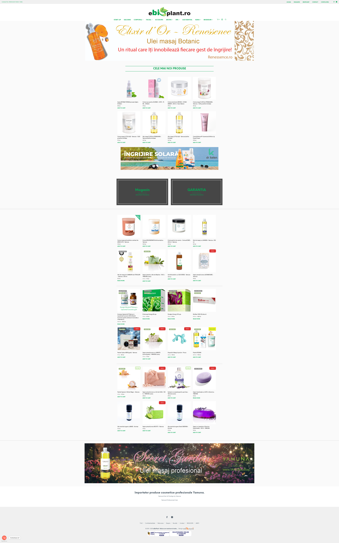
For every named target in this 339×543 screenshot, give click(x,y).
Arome (169, 20)
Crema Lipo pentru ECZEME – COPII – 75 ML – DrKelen (153, 103)
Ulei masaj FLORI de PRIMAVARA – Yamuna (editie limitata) (152, 137)
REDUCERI (190, 523)
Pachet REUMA (197, 352)
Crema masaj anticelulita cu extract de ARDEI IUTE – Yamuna (127, 241)
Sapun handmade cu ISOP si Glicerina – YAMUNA (203, 393)
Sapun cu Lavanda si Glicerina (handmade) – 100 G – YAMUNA (201, 427)
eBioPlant (306, 2)
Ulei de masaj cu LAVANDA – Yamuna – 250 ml (204, 241)
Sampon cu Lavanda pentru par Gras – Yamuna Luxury (178, 393)
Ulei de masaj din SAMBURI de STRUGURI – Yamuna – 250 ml (128, 275)
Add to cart (121, 108)
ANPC (197, 523)
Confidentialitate (150, 523)
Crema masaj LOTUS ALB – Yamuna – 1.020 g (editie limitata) (128, 137)
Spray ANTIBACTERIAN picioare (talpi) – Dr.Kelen (128, 103)
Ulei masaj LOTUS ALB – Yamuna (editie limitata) (178, 137)
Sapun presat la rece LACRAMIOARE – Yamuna (203, 275)
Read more (121, 280)
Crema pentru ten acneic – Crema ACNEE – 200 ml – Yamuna (179, 241)
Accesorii (159, 20)
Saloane (127, 20)
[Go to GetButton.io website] (4, 541)
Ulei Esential (187, 20)
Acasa (289, 2)
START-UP (117, 20)
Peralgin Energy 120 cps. (174, 314)
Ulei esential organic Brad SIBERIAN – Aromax (178, 427)
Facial (148, 20)
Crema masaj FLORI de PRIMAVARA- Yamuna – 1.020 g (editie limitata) (203, 103)
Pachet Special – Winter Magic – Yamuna (128, 392)
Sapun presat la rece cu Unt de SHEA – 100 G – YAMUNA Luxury (154, 393)
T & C (141, 523)
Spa (177, 20)
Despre (168, 523)
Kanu (197, 20)
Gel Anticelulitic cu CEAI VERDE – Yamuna (179, 274)
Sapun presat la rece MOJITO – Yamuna (153, 426)
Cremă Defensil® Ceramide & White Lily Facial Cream (204, 137)
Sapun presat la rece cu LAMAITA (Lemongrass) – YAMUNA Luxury (151, 353)
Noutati (175, 523)
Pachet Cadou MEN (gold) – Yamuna (127, 352)
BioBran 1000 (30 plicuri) (199, 314)
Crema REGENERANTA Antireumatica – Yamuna (153, 241)
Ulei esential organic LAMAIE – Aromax (127, 426)
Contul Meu (325, 2)
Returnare (161, 523)
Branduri (208, 20)
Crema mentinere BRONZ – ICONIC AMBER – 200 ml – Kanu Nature (177, 103)
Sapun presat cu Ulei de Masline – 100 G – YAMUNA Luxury (154, 275)
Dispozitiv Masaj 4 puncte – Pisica (177, 352)
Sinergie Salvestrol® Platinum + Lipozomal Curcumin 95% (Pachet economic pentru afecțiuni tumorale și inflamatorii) (128, 316)
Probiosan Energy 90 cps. (150, 314)
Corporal (138, 20)
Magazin (297, 2)
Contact (315, 2)
